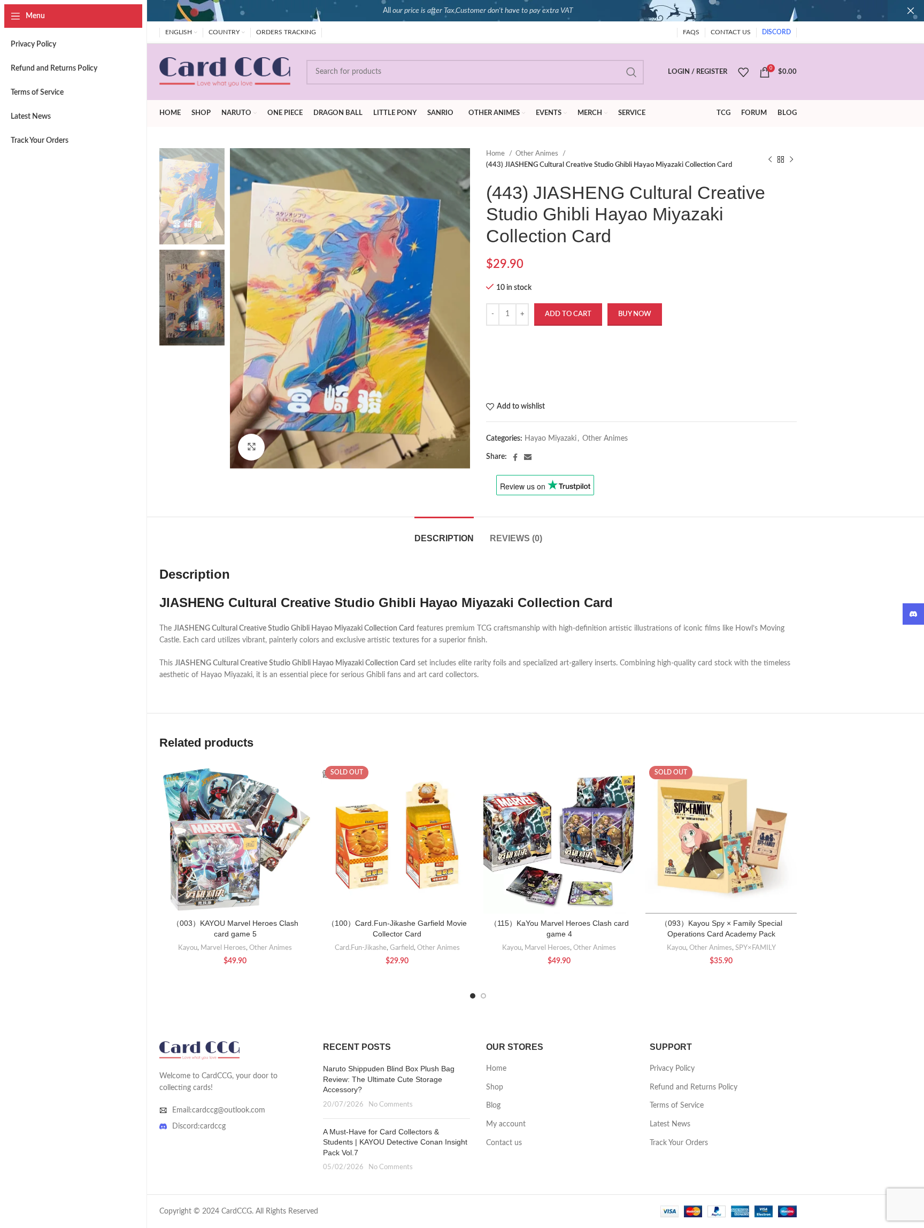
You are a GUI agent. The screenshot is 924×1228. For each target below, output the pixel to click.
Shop (494, 1087)
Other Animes (537, 153)
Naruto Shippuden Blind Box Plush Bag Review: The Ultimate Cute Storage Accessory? (389, 1079)
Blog (493, 1105)
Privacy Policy (672, 1068)
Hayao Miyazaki (550, 438)
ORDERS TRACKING (286, 32)
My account (506, 1124)
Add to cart (568, 314)
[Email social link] (528, 457)
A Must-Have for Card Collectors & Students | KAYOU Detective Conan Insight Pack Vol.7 (395, 1142)
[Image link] (199, 1050)
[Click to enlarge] (251, 447)
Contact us (504, 1143)
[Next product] (791, 159)
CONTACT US (731, 32)
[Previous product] (770, 159)
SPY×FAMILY (755, 947)
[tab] (444, 533)
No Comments (390, 1104)
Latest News (670, 1124)
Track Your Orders (679, 1143)
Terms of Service (677, 1105)
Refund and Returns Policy (693, 1087)
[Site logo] (224, 71)
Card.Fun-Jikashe (361, 947)
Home (496, 153)
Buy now (634, 314)
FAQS (691, 32)
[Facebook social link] (515, 457)
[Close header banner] (910, 10)
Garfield (402, 947)
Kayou (187, 947)
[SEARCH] (631, 72)
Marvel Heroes (223, 947)
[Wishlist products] (743, 72)
